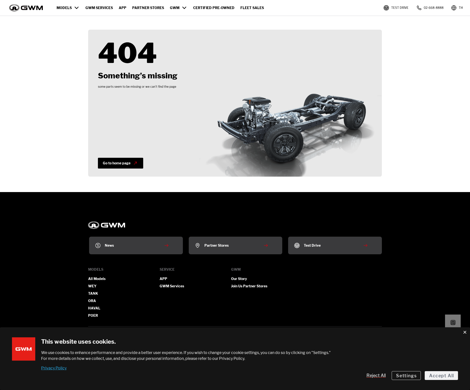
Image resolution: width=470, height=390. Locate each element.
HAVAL (94, 308)
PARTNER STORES (148, 8)
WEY (92, 286)
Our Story (239, 279)
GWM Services (172, 286)
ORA (92, 301)
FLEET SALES (252, 8)
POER (93, 315)
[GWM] (235, 225)
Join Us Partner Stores (249, 286)
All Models (97, 279)
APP (122, 8)
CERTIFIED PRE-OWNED (214, 8)
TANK (93, 293)
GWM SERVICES (99, 8)
